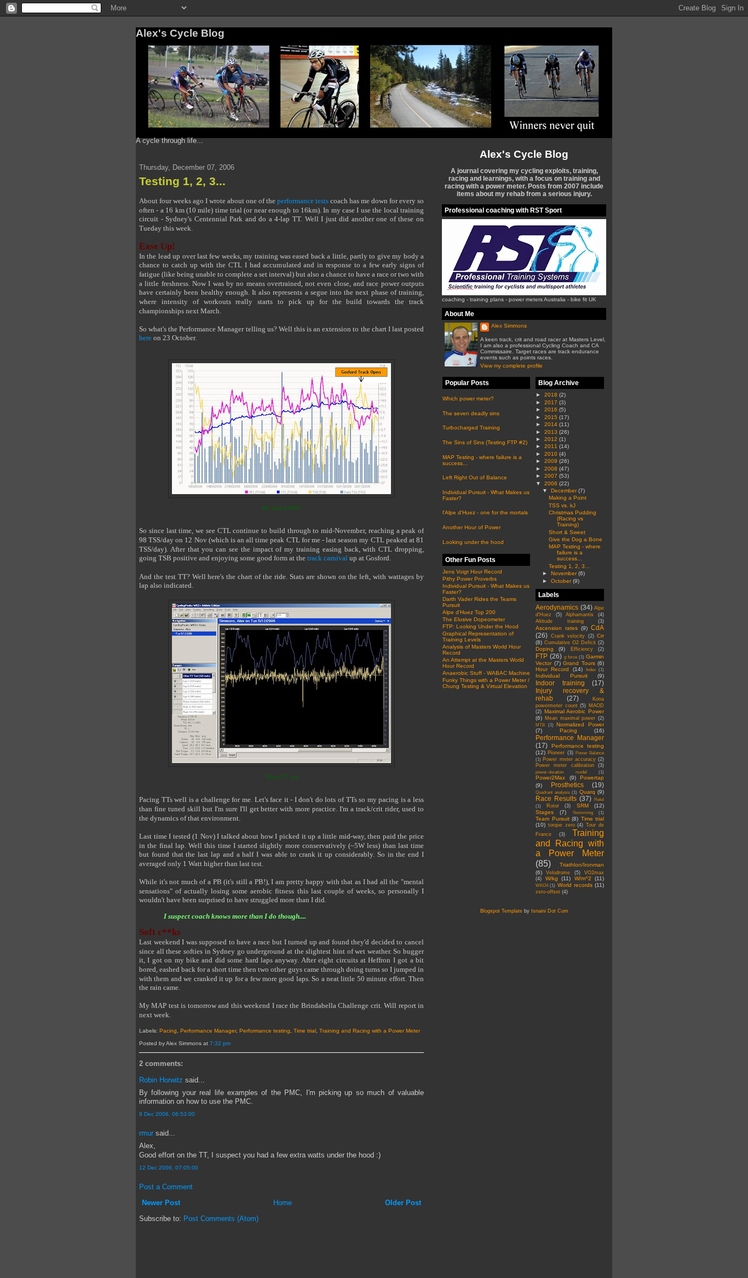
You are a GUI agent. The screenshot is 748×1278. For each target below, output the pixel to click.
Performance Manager (208, 1031)
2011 (551, 446)
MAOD (596, 705)
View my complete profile (511, 366)
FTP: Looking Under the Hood (480, 626)
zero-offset (548, 892)
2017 (551, 402)
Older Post (403, 1203)
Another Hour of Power (471, 527)
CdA (597, 627)
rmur (146, 1133)
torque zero (561, 825)
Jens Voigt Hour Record (472, 572)
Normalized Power (580, 724)
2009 (551, 461)
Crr (600, 636)
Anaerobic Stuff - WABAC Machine (486, 673)
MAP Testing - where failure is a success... (575, 552)
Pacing (168, 1031)
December (564, 491)
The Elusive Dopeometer (473, 619)
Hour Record (552, 669)
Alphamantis (580, 614)
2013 (551, 432)
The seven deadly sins (470, 413)
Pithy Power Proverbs (469, 579)
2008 (551, 469)
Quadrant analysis (553, 792)
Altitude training (560, 621)
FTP (542, 656)
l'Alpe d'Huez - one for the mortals (485, 512)
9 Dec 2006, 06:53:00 (167, 1114)
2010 (551, 454)
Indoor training (560, 682)
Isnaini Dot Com (549, 911)
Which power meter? (468, 399)
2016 (551, 409)
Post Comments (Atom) (220, 1218)
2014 (551, 424)
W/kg (551, 878)
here (145, 338)
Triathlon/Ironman (582, 865)
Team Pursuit (552, 819)
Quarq (587, 792)
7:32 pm (220, 1043)
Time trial (305, 1031)
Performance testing (264, 1031)
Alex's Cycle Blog (524, 154)
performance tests (303, 201)
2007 (551, 476)
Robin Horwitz (161, 1080)
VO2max (594, 872)
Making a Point (567, 498)
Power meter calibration (565, 765)
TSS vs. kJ (562, 505)
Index (591, 669)
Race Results (556, 798)
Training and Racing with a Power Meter (369, 1031)
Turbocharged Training (471, 428)
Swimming (583, 812)
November (564, 573)
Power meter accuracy (569, 759)
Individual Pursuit (562, 676)
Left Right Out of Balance (474, 477)
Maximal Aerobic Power (574, 711)
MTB (540, 725)
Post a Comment (166, 1187)
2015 (551, 417)
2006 (551, 483)
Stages (545, 812)
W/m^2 (582, 878)
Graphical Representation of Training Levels (478, 637)
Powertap (592, 778)
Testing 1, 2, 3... (182, 181)
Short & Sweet (567, 532)
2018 (551, 395)
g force (570, 657)
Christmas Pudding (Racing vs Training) (572, 518)
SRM (583, 806)
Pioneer (556, 752)
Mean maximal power (570, 718)
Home (282, 1203)
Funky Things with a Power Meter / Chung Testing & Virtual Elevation (486, 683)
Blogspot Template (501, 911)
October (562, 581)
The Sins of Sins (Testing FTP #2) (484, 442)
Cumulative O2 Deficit (570, 642)
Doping (545, 649)
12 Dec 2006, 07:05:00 (168, 1168)
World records (574, 885)
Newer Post (161, 1203)
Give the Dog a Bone (575, 539)
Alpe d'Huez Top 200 (469, 612)
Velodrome (558, 872)
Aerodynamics (557, 607)
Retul (599, 799)
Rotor (552, 806)
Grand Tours (579, 663)
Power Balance (590, 752)
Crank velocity (568, 636)
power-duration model (561, 772)
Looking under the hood (473, 542)
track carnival (327, 558)
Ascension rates (557, 628)
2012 (551, 439)
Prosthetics (567, 784)
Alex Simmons (509, 326)
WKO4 (542, 885)
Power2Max (550, 778)
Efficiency (582, 649)
